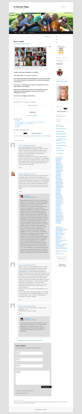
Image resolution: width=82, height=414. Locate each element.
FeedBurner (35, 115)
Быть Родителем (59, 230)
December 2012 (59, 182)
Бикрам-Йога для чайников (61, 145)
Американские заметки (61, 229)
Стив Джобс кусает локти (61, 142)
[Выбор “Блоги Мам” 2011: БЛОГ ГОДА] (61, 54)
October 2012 (58, 185)
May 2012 (58, 191)
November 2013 (59, 167)
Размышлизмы (25, 135)
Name (18, 353)
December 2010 (59, 215)
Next (50, 36)
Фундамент (18, 125)
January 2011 (58, 213)
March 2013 (58, 178)
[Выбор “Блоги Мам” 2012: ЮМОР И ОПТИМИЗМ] (56, 39)
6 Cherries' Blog (21, 6)
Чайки (17, 126)
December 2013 (59, 166)
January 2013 (58, 181)
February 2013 (59, 179)
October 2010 (58, 217)
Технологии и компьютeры (61, 248)
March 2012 (58, 194)
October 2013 (58, 168)
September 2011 (59, 202)
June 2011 (58, 206)
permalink (49, 135)
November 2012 (59, 183)
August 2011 (58, 204)
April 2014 (58, 162)
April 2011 (58, 209)
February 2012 (59, 196)
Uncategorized (59, 227)
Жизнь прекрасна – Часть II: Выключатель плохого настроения (30, 122)
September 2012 (59, 186)
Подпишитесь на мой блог (61, 57)
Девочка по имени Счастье (61, 128)
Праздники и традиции (60, 244)
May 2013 (58, 175)
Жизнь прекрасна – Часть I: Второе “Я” (24, 123)
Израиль (58, 236)
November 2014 (59, 157)
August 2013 (58, 171)
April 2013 (58, 177)
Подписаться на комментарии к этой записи (25, 390)
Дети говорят (59, 232)
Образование (59, 241)
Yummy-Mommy (31, 32)
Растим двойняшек (60, 246)
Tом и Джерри (58, 148)
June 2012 (58, 190)
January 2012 (58, 197)
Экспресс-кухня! (59, 253)
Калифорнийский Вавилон (61, 133)
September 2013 (59, 170)
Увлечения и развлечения (61, 251)
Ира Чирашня (27, 43)
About (19, 32)
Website (17, 365)
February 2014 (59, 164)
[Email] (15, 133)
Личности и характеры (60, 240)
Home (15, 32)
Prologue (24, 32)
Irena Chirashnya (27, 195)
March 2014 (58, 163)
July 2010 (58, 221)
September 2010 (59, 219)
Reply (20, 167)
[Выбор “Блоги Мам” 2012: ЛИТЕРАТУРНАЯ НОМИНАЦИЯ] (56, 42)
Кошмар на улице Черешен (61, 136)
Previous (46, 36)
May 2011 (58, 208)
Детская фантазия (60, 233)
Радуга (17, 120)
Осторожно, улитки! (60, 150)
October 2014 (58, 159)
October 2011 (58, 201)
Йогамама (20, 174)
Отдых (57, 242)
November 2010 (59, 216)
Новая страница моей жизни (61, 81)
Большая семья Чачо (60, 131)
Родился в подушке (60, 126)
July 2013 (58, 172)
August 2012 (58, 187)
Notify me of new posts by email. (22, 393)
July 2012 (58, 189)
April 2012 (58, 193)
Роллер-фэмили (59, 153)
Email (18, 359)
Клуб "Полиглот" (59, 237)
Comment (18, 371)
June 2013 (58, 174)
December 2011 (59, 198)
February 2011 (59, 212)
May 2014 (58, 160)
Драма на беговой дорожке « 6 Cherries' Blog (32, 340)
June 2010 (58, 223)
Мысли (34, 135)
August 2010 (58, 220)
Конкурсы (58, 238)
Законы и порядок (60, 234)
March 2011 (58, 210)
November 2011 (59, 200)
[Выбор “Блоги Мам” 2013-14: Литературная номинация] (56, 36)
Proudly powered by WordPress (41, 409)
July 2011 (58, 205)
